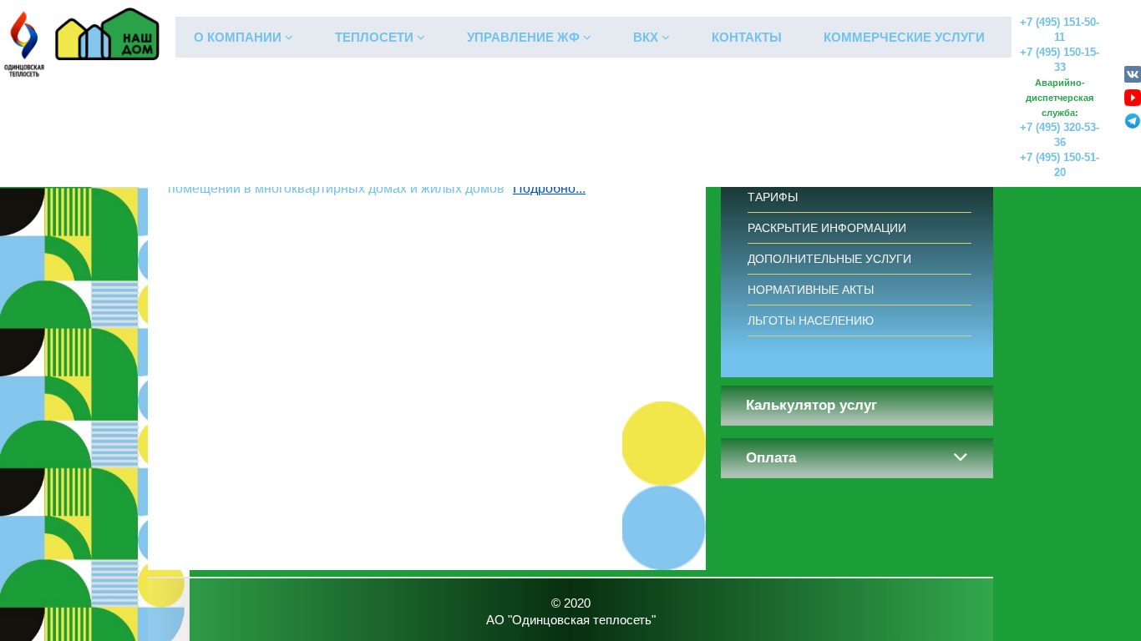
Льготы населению (811, 320)
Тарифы (773, 197)
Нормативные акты (811, 289)
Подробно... (549, 187)
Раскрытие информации (827, 228)
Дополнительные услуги (829, 258)
